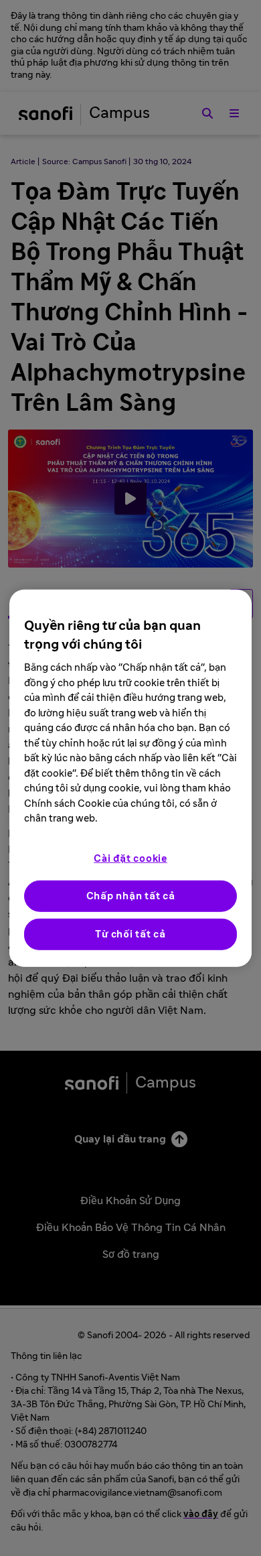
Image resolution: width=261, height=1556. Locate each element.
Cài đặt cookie (130, 858)
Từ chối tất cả (130, 934)
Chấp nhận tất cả (130, 896)
